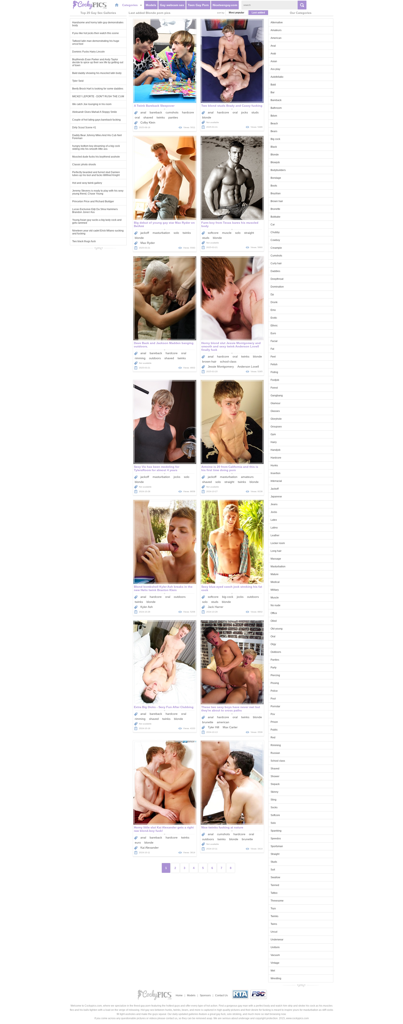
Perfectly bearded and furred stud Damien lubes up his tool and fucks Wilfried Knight (96, 174)
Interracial (276, 481)
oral (137, 117)
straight (249, 232)
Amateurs (276, 30)
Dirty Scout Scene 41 (84, 127)
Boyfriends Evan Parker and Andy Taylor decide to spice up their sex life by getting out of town (97, 62)
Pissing (275, 683)
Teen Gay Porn (198, 5)
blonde (206, 117)
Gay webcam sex (172, 5)
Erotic (274, 317)
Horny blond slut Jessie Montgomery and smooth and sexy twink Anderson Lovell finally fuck (231, 346)
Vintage (275, 962)
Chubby (275, 232)
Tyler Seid (78, 80)
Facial (274, 341)
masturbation (161, 232)
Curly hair (276, 263)
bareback (156, 112)
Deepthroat (277, 278)
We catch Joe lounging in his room (91, 104)
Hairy (274, 442)
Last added (258, 12)
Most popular (236, 12)
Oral (273, 636)
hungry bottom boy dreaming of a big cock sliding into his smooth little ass (96, 147)
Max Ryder (147, 242)
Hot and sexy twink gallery (87, 182)
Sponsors (205, 995)
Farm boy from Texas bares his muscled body (229, 224)
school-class (228, 361)
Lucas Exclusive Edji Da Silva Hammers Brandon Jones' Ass (95, 211)
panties (173, 117)
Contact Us (221, 995)
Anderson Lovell (248, 366)
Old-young (277, 628)
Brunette (275, 209)
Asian (274, 61)
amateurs (247, 476)
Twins (274, 924)
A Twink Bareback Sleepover (154, 105)
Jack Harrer (215, 607)
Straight (275, 854)
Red (273, 737)
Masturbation (278, 566)
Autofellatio (277, 76)
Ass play (275, 69)
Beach (274, 123)
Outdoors (276, 652)
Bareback (276, 100)
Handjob (275, 449)
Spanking (276, 830)
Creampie (276, 247)
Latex (274, 519)
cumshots (172, 112)
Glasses (275, 411)
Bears (274, 131)
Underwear (277, 939)
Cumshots (276, 255)
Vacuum (275, 955)
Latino (274, 527)
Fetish (274, 364)
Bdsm (274, 115)
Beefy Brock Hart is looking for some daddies (97, 88)
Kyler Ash (146, 607)
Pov (273, 714)
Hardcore (276, 457)
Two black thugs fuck (84, 241)
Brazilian (276, 193)
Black (274, 146)
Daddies (275, 271)
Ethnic (274, 325)
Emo (273, 310)
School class (278, 760)
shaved (148, 117)
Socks (274, 807)
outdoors (155, 358)
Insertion (275, 473)
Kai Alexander (149, 847)
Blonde (275, 154)
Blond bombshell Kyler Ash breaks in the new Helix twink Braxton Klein (163, 588)
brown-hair (209, 361)
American (276, 38)
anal (143, 112)
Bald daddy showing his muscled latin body (97, 73)
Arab (273, 53)
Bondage (276, 177)
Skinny (274, 791)
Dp (272, 294)
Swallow (275, 877)
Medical (275, 582)
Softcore (275, 815)
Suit (273, 869)
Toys (273, 908)
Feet (273, 356)
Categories (130, 5)
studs (255, 112)
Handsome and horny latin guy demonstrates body (97, 24)
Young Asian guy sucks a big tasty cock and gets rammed (97, 221)
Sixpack (275, 784)
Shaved (275, 768)
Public (274, 729)
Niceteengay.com (225, 5)
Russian (275, 753)
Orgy (273, 644)
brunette (207, 722)
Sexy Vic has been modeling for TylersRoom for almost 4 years (156, 468)
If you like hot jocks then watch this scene (95, 33)
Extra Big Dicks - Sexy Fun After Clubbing (164, 707)
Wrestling (276, 978)
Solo (273, 823)
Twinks (274, 916)
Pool (273, 698)
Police (274, 690)
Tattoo (274, 892)
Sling (273, 799)
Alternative (277, 22)
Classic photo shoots (84, 164)
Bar (273, 92)
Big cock (275, 139)
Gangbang (277, 395)
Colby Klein (147, 122)
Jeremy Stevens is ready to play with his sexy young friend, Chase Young (97, 192)
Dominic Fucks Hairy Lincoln (88, 51)
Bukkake (275, 216)
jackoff (144, 232)
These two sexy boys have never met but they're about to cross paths (230, 708)
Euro (273, 333)
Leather (275, 535)
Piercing (275, 675)
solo (176, 232)
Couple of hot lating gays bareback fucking (96, 119)
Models (151, 5)
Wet (273, 970)
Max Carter (230, 727)
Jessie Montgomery (221, 366)
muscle (227, 232)
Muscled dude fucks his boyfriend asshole (96, 156)
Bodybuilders (278, 170)
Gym (273, 434)
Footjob (275, 380)
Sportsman (277, 846)
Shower (275, 776)
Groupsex (276, 426)
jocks (244, 112)
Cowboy (275, 240)
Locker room (278, 543)
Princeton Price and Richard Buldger (93, 201)
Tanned (275, 885)
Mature (275, 574)
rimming (140, 358)
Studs (274, 861)
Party (273, 667)
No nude (275, 605)
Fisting (274, 372)
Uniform (275, 947)
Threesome (277, 900)
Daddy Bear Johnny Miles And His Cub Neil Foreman (97, 137)
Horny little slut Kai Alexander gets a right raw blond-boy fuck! (164, 829)
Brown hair (277, 201)
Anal (273, 45)
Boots (274, 185)
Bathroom (276, 107)
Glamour (275, 403)
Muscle (275, 597)
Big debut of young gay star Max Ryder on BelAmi (164, 224)
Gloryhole (276, 418)
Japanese (276, 496)
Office (274, 613)
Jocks (274, 512)
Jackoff (275, 488)
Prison (274, 721)
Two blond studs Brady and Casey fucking (231, 105)
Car (273, 224)
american (223, 722)
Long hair (276, 550)
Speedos (276, 838)
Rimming (276, 745)
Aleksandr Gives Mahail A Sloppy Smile (94, 111)
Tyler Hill (213, 727)
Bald (273, 84)
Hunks (274, 465)
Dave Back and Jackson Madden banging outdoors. (164, 344)
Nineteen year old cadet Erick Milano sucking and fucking (98, 232)
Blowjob (275, 162)
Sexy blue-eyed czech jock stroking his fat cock (231, 588)
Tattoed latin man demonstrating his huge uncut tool (95, 42)
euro (138, 842)
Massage (276, 558)
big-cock (227, 596)
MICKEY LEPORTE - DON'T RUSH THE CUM (98, 96)
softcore (213, 232)
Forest (274, 387)
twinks (161, 117)
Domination (277, 286)
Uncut (274, 931)
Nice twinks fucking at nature (222, 827)
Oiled (274, 620)
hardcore (188, 112)
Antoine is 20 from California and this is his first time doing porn (229, 468)
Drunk (274, 302)
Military (275, 589)
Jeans (274, 504)
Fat (272, 348)
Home (179, 995)
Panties (275, 659)
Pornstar (275, 706)
